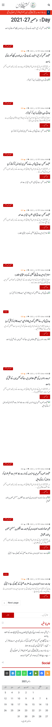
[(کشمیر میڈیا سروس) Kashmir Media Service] (26, 5)
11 (12, 699)
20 (46, 711)
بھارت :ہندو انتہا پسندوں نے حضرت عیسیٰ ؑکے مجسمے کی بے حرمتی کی (27, 584)
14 (40, 705)
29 (33, 717)
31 (19, 717)
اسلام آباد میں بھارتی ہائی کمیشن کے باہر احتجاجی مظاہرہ (32, 275)
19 (5, 705)
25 (12, 711)
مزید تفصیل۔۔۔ (45, 74)
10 (19, 699)
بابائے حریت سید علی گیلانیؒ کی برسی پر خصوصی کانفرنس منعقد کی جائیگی (26, 12)
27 (46, 717)
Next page (13, 603)
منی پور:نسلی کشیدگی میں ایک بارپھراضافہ (37, 646)
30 (26, 717)
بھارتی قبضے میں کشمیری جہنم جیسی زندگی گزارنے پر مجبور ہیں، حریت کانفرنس (27, 641)
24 (19, 711)
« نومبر (29, 721)
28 (40, 717)
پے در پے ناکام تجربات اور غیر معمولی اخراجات (34, 656)
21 (40, 711)
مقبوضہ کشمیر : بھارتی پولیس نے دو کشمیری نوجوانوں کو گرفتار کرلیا (28, 164)
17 (19, 705)
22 (33, 711)
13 (46, 705)
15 (33, 705)
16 (26, 705)
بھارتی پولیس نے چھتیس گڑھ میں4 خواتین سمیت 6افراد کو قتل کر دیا (27, 321)
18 (12, 705)
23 (26, 711)
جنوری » (23, 721)
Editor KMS (44, 51)
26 (5, 711)
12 (5, 699)
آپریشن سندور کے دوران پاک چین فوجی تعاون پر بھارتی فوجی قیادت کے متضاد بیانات (26, 634)
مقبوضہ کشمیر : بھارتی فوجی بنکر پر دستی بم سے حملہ (34, 215)
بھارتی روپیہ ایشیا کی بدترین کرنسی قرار (38, 113)
